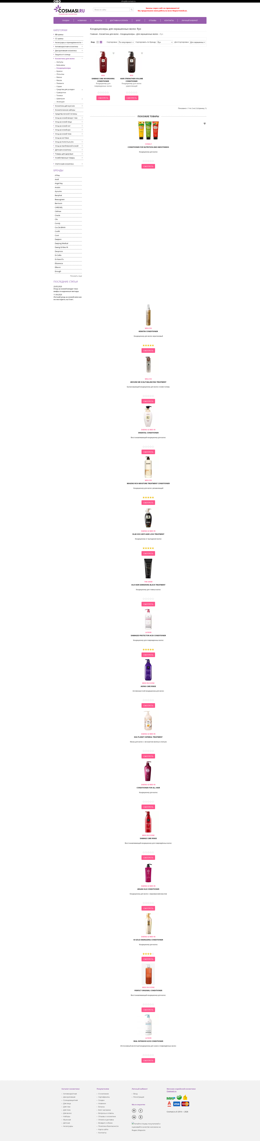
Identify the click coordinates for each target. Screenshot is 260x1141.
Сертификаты (104, 1097)
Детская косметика (63, 150)
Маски (59, 77)
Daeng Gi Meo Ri (61, 247)
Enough (58, 271)
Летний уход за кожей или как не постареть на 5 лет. (67, 298)
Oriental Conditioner (148, 431)
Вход (135, 1093)
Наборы (66, 1116)
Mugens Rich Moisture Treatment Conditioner (148, 482)
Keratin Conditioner (148, 330)
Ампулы (59, 62)
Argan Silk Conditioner (148, 887)
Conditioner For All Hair (148, 786)
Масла (59, 80)
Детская (66, 1123)
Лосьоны (60, 74)
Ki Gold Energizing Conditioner (148, 938)
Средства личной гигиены (66, 114)
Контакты (169, 20)
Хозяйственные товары (65, 158)
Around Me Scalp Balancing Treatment (148, 380)
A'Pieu (57, 175)
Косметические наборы (65, 110)
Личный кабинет (190, 20)
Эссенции (60, 101)
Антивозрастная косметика (66, 46)
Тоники (59, 95)
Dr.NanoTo (59, 259)
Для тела (66, 1110)
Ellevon (58, 267)
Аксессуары (68, 1126)
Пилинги (60, 83)
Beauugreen (60, 199)
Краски (59, 71)
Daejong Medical (61, 243)
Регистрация (138, 1097)
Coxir (57, 235)
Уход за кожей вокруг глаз (66, 118)
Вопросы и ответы (106, 1113)
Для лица (67, 1103)
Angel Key (59, 183)
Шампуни (60, 98)
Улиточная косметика (64, 164)
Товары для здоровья (64, 154)
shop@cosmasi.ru (128, 1)
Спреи (59, 86)
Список (97, 42)
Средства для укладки (65, 89)
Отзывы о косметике (107, 1116)
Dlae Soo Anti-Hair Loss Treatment (148, 532)
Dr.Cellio (58, 255)
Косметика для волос (65, 58)
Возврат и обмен (105, 1123)
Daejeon (58, 239)
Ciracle (57, 215)
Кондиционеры (63, 68)
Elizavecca (59, 263)
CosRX (57, 231)
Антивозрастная (70, 1093)
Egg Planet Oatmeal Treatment (148, 735)
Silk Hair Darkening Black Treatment (148, 583)
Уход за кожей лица (63, 122)
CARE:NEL (59, 207)
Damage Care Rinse (148, 837)
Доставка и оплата (119, 20)
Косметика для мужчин (65, 106)
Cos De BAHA (60, 227)
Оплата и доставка (106, 1119)
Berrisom (58, 203)
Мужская (67, 1119)
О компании (103, 1093)
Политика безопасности (108, 1126)
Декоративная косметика (66, 50)
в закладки (113, 53)
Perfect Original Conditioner (148, 989)
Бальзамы (60, 65)
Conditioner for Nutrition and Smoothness (148, 145)
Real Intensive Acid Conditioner (148, 1039)
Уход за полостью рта (64, 142)
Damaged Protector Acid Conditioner (148, 634)
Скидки (65, 20)
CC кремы (59, 38)
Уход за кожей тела (63, 134)
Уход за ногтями (62, 138)
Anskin (57, 187)
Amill (57, 179)
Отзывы (152, 20)
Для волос (67, 1113)
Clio (56, 219)
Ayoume (58, 191)
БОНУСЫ (98, 20)
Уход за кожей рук (63, 130)
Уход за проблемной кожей (66, 146)
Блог (138, 20)
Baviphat (58, 195)
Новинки (82, 20)
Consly (57, 223)
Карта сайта (103, 1129)
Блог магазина (104, 1110)
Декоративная (69, 1097)
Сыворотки (61, 92)
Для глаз (66, 1106)
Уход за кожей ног (63, 126)
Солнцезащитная (70, 1100)
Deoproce (59, 251)
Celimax (58, 211)
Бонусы (101, 1106)
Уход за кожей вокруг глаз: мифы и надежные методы (66, 290)
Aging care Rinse (148, 684)
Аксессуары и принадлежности (68, 42)
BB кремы (59, 34)
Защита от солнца (62, 54)
